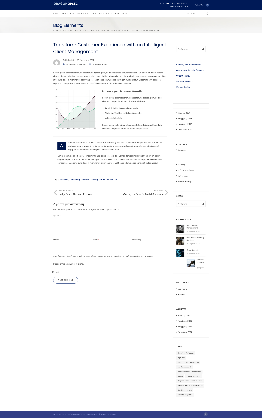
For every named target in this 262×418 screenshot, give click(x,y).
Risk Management (185, 390)
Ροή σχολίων (183, 176)
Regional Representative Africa (190, 381)
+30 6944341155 (179, 6)
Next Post (143, 193)
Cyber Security (183, 76)
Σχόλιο (57, 215)
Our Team (182, 144)
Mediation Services (102, 14)
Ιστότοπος (136, 239)
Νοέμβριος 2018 (185, 118)
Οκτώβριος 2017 (185, 129)
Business (64, 179)
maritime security (185, 367)
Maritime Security (184, 81)
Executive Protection (186, 353)
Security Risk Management (188, 64)
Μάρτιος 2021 (184, 113)
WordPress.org (184, 181)
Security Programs (185, 395)
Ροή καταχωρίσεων (186, 170)
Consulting (75, 179)
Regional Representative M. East (190, 385)
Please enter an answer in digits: (68, 264)
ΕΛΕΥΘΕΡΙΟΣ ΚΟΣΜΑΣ (76, 64)
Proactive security (193, 376)
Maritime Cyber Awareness (188, 362)
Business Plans (71, 30)
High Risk (181, 358)
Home (56, 14)
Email (96, 239)
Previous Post (76, 193)
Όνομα (56, 239)
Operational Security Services (190, 70)
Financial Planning (89, 179)
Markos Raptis (183, 87)
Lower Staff (111, 179)
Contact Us (121, 14)
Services (182, 150)
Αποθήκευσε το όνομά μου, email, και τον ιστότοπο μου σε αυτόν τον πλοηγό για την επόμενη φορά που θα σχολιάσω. (103, 256)
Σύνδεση (181, 164)
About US (67, 14)
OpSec (180, 376)
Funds (102, 179)
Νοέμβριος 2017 (185, 124)
